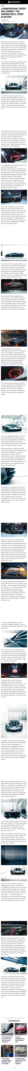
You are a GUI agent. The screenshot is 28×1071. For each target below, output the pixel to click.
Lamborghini (23, 45)
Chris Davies (5, 19)
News (2, 6)
